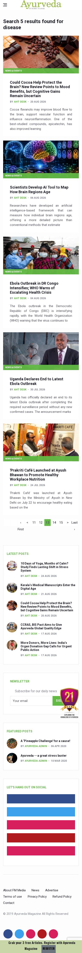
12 (40, 522)
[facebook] (41, 799)
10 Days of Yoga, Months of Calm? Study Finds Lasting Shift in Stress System (44, 567)
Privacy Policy (37, 896)
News (35, 890)
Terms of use (12, 896)
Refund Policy (62, 896)
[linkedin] (41, 825)
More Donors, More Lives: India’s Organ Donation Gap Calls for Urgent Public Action (46, 646)
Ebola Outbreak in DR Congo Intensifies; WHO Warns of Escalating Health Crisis (34, 288)
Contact (8, 903)
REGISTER (48, 948)
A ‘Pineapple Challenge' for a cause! (45, 741)
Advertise (51, 890)
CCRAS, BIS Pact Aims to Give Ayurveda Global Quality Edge (41, 626)
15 (61, 522)
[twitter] (41, 812)
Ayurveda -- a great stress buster (44, 755)
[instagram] (41, 851)
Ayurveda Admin (36, 746)
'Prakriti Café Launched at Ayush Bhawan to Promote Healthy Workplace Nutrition (38, 474)
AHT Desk (20, 101)
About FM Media (14, 890)
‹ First (21, 523)
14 (54, 522)
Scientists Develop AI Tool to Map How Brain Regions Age (39, 189)
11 (34, 522)
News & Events (13, 71)
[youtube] (41, 838)
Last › (74, 523)
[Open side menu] (5, 5)
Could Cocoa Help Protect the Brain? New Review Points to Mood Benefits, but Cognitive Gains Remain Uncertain (40, 89)
